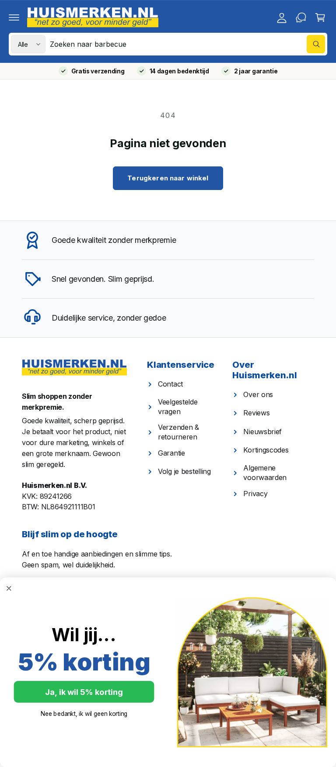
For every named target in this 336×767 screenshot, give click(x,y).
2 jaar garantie (256, 71)
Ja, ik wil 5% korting (83, 692)
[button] (14, 17)
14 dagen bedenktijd (179, 71)
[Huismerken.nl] (74, 367)
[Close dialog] (9, 589)
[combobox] (187, 44)
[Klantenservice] (301, 17)
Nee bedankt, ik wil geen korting (84, 714)
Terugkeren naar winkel (167, 178)
